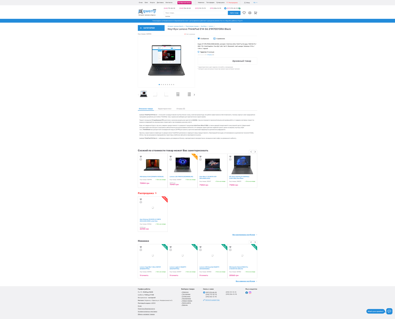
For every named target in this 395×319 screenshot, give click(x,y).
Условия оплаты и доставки (147, 311)
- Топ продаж (185, 294)
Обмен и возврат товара (146, 314)
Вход (248, 2)
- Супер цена (185, 296)
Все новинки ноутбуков (245, 281)
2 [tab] (161, 84)
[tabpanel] (143, 94)
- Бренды (184, 305)
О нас (141, 2)
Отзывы (209, 54)
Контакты (169, 2)
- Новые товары (186, 301)
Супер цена (220, 2)
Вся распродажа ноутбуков (243, 235)
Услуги (152, 2)
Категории (149, 28)
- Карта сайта (186, 303)
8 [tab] (173, 84)
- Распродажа (186, 298)
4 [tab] (165, 84)
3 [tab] (163, 84)
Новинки (201, 2)
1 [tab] (159, 84)
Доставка (160, 2)
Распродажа (233, 2)
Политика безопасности (146, 309)
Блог (146, 2)
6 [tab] (169, 84)
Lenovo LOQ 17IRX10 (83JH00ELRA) (181, 176)
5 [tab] (167, 84)
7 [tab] (171, 84)
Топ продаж (210, 2)
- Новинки (185, 292)
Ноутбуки (167, 16)
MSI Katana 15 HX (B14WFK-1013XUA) (152, 176)
